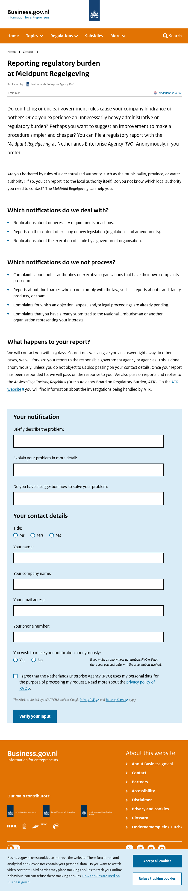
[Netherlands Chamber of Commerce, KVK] (12, 826)
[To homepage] (94, 10)
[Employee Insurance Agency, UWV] (56, 826)
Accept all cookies (157, 861)
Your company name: (32, 573)
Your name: (23, 547)
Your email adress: (29, 599)
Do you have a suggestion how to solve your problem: (60, 486)
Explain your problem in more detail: (45, 457)
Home (12, 52)
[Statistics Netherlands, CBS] (24, 826)
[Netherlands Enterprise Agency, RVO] (22, 811)
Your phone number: (31, 626)
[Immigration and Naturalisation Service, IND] (96, 811)
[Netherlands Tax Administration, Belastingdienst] (59, 811)
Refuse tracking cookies (157, 878)
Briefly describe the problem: (38, 429)
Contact (29, 52)
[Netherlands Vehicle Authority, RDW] (39, 826)
